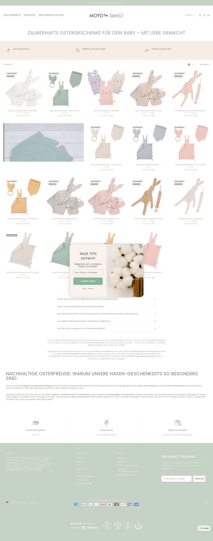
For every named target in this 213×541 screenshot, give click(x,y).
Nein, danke (88, 288)
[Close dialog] (140, 246)
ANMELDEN (88, 281)
